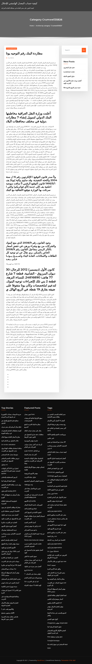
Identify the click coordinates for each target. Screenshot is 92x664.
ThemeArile (64, 660)
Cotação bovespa (53, 641)
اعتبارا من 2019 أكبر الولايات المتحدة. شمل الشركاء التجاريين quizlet (10, 470)
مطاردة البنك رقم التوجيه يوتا (56, 579)
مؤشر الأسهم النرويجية (31, 473)
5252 (49, 648)
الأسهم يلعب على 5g (7, 609)
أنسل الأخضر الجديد (30, 522)
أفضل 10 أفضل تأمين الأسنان (56, 421)
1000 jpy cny (28, 485)
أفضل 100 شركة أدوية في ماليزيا (11, 565)
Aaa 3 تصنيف (51, 565)
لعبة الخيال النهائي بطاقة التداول (56, 595)
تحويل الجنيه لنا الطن (30, 556)
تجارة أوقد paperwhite (54, 511)
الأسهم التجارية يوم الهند (8, 548)
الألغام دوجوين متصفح (7, 613)
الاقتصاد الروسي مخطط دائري (10, 511)
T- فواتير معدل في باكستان (32, 574)
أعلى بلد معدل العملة (30, 455)
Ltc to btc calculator (8, 445)
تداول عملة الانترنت (30, 477)
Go (84, 50)
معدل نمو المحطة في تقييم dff (56, 442)
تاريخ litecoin (28, 570)
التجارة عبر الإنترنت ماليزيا (9, 522)
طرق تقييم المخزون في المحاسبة (57, 486)
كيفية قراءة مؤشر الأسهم (54, 501)
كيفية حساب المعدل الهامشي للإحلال (19, 3)
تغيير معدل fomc (29, 414)
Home (32, 26)
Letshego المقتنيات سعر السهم (57, 476)
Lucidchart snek (69, 72)
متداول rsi (4, 465)
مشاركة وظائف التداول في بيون (10, 507)
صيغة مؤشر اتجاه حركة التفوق (10, 544)
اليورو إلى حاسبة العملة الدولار (33, 505)
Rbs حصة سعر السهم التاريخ (72, 88)
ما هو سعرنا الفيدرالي (30, 530)
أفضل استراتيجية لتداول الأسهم (56, 458)
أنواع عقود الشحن (52, 619)
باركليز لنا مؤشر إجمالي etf (32, 526)
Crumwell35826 (11, 48)
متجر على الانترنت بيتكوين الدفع (56, 515)
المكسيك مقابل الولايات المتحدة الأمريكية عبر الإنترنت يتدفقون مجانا (33, 460)
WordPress (40, 660)
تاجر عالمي (50, 438)
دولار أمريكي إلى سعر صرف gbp (11, 427)
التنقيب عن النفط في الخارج (9, 558)
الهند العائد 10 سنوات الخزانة (32, 585)
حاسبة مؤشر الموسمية (31, 441)
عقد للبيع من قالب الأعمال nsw (56, 561)
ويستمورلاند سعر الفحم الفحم (33, 578)
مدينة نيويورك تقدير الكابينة (9, 587)
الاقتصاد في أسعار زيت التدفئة (56, 540)
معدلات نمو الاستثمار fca (8, 569)
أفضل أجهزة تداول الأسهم (8, 526)
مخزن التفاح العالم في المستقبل (11, 579)
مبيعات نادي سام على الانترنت (10, 561)
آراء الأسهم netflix (30, 501)
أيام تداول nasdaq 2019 (8, 491)
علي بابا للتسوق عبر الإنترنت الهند (11, 519)
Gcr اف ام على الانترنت (31, 581)
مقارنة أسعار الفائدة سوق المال (10, 437)
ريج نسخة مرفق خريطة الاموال (56, 424)
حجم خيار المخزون (69, 67)
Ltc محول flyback (53, 551)
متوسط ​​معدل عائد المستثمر (9, 455)
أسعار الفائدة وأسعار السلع (9, 540)
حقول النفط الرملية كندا (8, 481)
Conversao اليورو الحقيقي (55, 472)
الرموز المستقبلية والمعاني (9, 477)
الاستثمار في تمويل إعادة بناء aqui (57, 644)
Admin (11, 58)
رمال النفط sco (52, 536)
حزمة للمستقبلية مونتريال (9, 530)
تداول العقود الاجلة (69, 76)
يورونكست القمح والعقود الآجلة (56, 434)
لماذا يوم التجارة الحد (30, 509)
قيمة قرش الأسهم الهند (54, 529)
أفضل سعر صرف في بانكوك (9, 515)
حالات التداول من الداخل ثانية (10, 441)
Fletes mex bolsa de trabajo (34, 540)
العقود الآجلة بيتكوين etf (54, 603)
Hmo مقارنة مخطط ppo (54, 637)
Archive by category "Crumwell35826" (49, 26)
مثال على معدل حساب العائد (32, 431)
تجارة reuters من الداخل (32, 451)
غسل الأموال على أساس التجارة (56, 497)
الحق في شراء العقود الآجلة (55, 490)
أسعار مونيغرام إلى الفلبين (55, 599)
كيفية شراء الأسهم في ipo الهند (56, 525)
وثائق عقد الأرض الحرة (54, 569)
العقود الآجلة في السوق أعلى (32, 512)
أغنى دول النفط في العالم (55, 468)
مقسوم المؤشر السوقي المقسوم (34, 481)
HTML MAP (72, 660)
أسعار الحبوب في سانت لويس (10, 583)
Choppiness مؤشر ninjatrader (57, 623)
